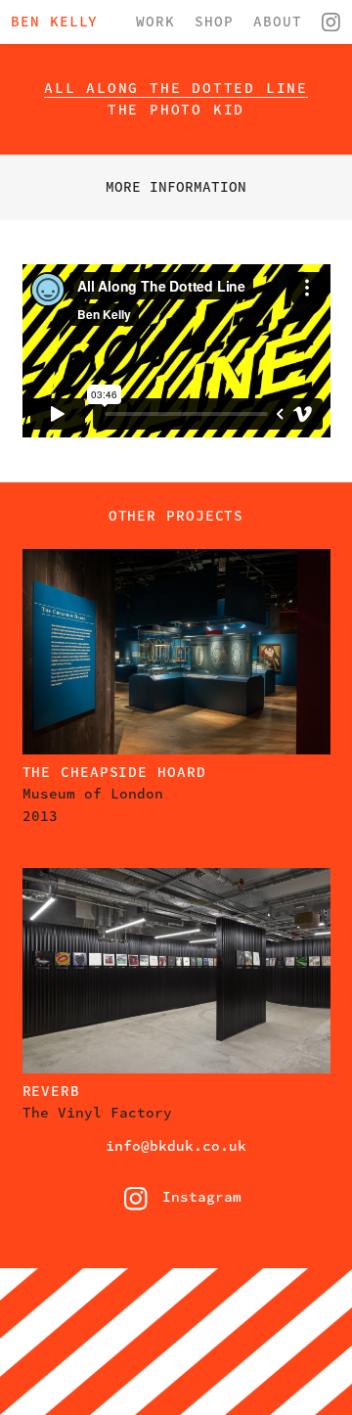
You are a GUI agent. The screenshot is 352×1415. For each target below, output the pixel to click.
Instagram (176, 1199)
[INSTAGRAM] (331, 24)
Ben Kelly (54, 21)
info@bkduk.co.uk (176, 1146)
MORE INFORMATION (176, 187)
